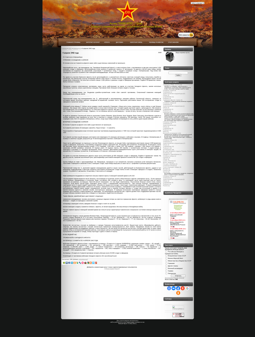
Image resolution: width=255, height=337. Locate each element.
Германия (166, 112)
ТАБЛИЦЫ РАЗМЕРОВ (156, 42)
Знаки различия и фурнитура (173, 93)
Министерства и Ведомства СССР (179, 260)
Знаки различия (168, 125)
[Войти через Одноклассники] (178, 293)
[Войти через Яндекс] (183, 288)
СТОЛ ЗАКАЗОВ (173, 42)
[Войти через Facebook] (178, 288)
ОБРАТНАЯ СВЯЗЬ (136, 42)
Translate (200, 7)
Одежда (165, 157)
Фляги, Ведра (167, 162)
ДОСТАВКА (119, 42)
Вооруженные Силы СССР (177, 255)
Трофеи (170, 271)
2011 (70, 48)
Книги (165, 131)
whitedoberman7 (83, 259)
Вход (116, 268)
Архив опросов (179, 278)
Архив (165, 172)
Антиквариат (167, 149)
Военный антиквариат (170, 133)
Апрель (75, 48)
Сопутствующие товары (171, 167)
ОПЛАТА (107, 42)
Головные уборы (168, 90)
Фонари (165, 168)
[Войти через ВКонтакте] (174, 288)
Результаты (169, 278)
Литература (172, 273)
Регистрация (109, 268)
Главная (64, 48)
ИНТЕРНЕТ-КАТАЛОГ (93, 42)
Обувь (165, 95)
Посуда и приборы (169, 164)
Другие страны (173, 266)
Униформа (166, 92)
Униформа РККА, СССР (171, 85)
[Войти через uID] (169, 288)
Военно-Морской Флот (175, 258)
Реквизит (166, 98)
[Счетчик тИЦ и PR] (178, 316)
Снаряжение (167, 97)
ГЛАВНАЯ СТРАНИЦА (73, 42)
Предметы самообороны (171, 154)
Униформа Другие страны (171, 100)
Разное (165, 170)
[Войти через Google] (187, 288)
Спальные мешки (169, 165)
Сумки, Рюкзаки (168, 161)
